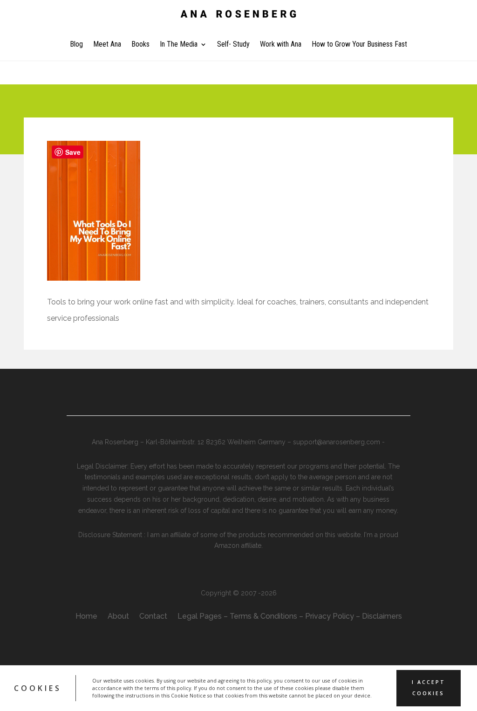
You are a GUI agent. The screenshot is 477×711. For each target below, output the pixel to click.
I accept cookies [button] (428, 688)
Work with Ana (280, 44)
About (118, 617)
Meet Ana (107, 44)
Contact (153, 617)
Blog (76, 44)
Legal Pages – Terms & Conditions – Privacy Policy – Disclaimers (289, 617)
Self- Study (233, 44)
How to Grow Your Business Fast (359, 44)
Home (86, 617)
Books (140, 44)
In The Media (179, 44)
